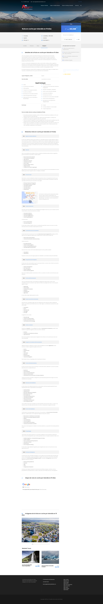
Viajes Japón (65, 587)
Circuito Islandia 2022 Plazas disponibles (27, 565)
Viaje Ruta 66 (65, 583)
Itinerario (32, 45)
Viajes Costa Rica (66, 585)
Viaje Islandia (65, 589)
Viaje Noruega (66, 582)
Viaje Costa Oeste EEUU (67, 584)
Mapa (38, 45)
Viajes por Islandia (44, 5)
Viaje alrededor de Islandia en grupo (47, 566)
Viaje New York (66, 580)
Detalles (25, 45)
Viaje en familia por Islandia (67, 5)
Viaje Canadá (65, 579)
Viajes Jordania (66, 588)
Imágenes (44, 45)
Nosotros (77, 5)
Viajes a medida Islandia (55, 5)
